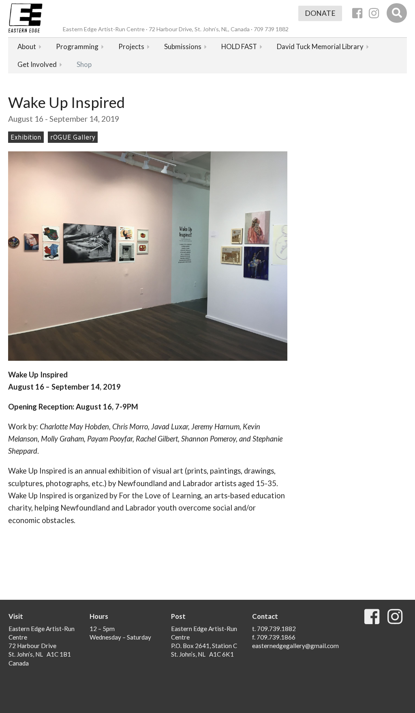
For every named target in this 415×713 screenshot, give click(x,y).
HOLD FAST (239, 46)
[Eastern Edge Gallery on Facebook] (357, 13)
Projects (131, 46)
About (26, 46)
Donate (320, 13)
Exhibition (26, 137)
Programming (77, 46)
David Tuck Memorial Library (320, 46)
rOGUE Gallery (72, 137)
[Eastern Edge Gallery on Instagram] (374, 13)
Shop (84, 64)
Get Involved (37, 64)
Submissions (182, 46)
